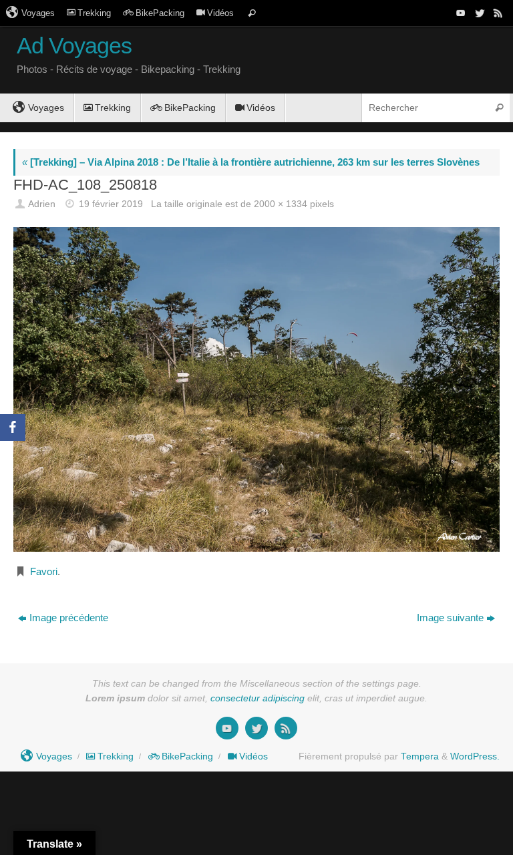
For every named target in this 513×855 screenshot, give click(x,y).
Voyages (38, 13)
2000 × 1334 (280, 204)
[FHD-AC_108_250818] (256, 389)
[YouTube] (459, 12)
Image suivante (450, 617)
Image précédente (68, 617)
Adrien (41, 204)
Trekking (94, 13)
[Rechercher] (252, 13)
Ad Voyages (74, 45)
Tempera (420, 756)
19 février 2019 (111, 204)
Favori (43, 571)
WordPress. (475, 756)
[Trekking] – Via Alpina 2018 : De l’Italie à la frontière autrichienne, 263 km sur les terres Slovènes (251, 162)
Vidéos (220, 13)
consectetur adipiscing (257, 698)
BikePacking (160, 13)
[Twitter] (478, 12)
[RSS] (497, 12)
